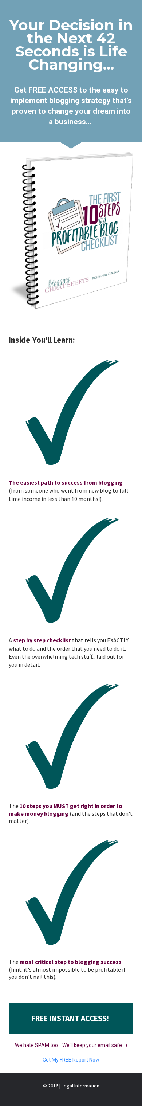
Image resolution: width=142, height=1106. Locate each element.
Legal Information (80, 1085)
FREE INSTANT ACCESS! (71, 1018)
